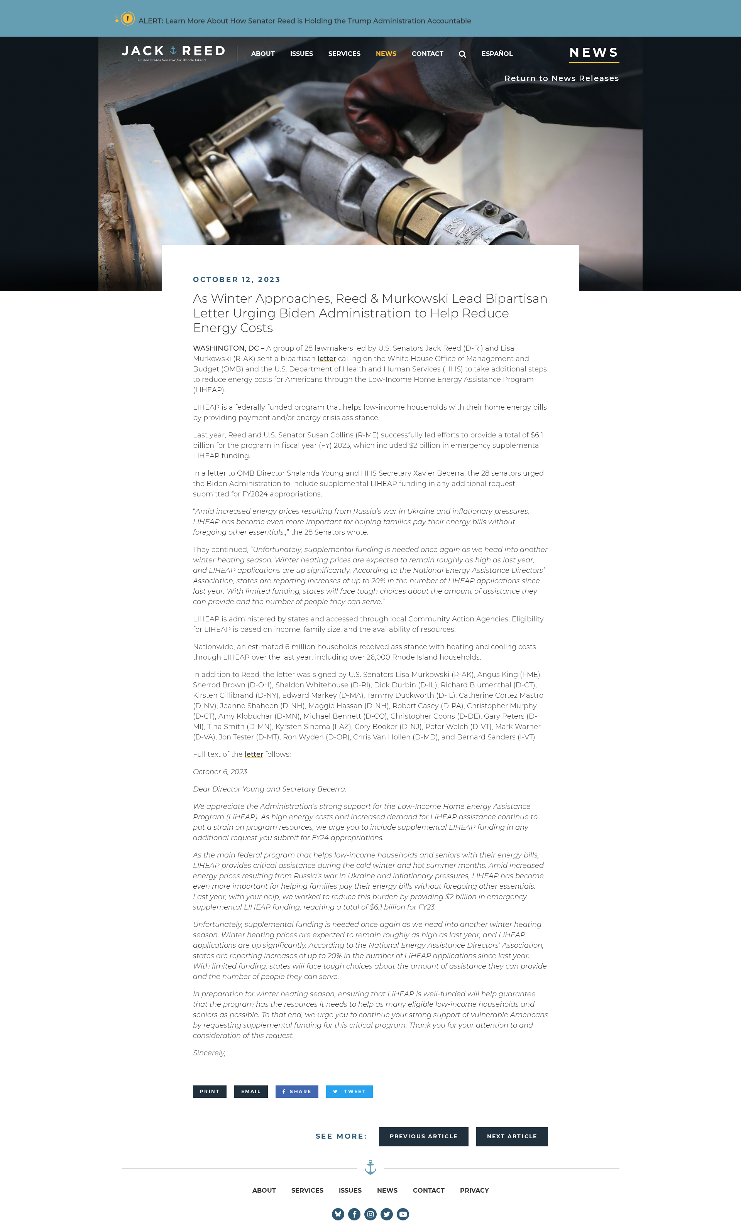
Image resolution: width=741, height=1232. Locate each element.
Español (497, 53)
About (263, 53)
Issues (301, 53)
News (386, 53)
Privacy (474, 1190)
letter (327, 358)
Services (344, 53)
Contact (427, 53)
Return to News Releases (561, 78)
